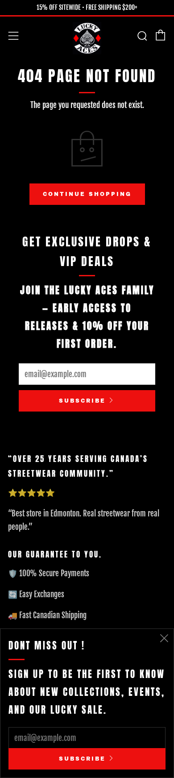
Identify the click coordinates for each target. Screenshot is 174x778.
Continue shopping (87, 194)
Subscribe (82, 401)
